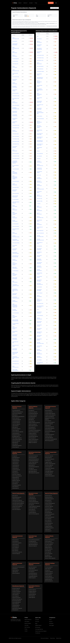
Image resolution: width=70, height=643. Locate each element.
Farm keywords (31, 571)
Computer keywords (49, 411)
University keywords (32, 512)
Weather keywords (32, 577)
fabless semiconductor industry (14, 327)
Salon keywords (48, 550)
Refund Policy (58, 638)
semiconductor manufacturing (14, 115)
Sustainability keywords (33, 576)
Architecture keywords (16, 591)
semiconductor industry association (15, 253)
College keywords (32, 497)
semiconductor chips (15, 138)
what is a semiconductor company (14, 263)
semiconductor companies (14, 80)
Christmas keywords (49, 567)
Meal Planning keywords (33, 544)
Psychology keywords (33, 434)
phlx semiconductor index (15, 166)
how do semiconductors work (40, 188)
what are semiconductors (14, 102)
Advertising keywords (33, 457)
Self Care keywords (32, 437)
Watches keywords (48, 556)
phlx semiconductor (15, 93)
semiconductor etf (15, 63)
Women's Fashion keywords (50, 558)
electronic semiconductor (39, 350)
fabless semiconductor (14, 209)
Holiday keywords (48, 574)
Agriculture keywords (33, 567)
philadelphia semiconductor (14, 87)
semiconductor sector (15, 125)
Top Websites (37, 633)
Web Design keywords (33, 471)
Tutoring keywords (32, 510)
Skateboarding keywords (49, 514)
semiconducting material (39, 273)
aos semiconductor (15, 270)
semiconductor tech (40, 303)
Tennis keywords (48, 524)
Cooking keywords (15, 465)
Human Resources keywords (34, 503)
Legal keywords (15, 571)
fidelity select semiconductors (14, 268)
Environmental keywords (33, 570)
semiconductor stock (15, 76)
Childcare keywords (15, 498)
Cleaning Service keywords (17, 500)
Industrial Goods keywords (17, 599)
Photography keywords (16, 485)
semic (38, 309)
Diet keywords (31, 419)
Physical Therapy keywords (34, 431)
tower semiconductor (15, 136)
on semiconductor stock (15, 74)
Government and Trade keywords (18, 567)
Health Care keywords (33, 424)
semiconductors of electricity (40, 363)
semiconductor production (14, 147)
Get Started (51, 2)
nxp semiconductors (15, 58)
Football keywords (48, 504)
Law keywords (15, 568)
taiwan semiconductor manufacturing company (14, 177)
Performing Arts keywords (17, 552)
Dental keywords (32, 418)
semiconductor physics (39, 192)
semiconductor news (15, 127)
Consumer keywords (16, 422)
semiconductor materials (39, 256)
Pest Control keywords (16, 509)
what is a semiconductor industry (39, 122)
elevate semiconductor (14, 206)
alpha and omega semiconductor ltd (15, 320)
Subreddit (37, 619)
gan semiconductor (15, 223)
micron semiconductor (14, 233)
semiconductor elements (39, 339)
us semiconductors (40, 315)
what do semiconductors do (40, 165)
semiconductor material (39, 252)
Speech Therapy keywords (33, 439)
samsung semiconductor (14, 131)
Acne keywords (31, 410)
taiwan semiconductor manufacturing (14, 172)
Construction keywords (16, 419)
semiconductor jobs (15, 133)
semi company (39, 359)
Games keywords (15, 544)
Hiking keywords (15, 472)
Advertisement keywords (33, 456)
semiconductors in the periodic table (40, 141)
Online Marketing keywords (34, 466)
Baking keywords (15, 459)
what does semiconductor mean (40, 343)
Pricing (36, 2)
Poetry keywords (15, 486)
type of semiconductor (39, 207)
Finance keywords (15, 430)
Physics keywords (15, 603)
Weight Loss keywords (33, 442)
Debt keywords (15, 427)
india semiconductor (15, 193)
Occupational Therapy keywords (34, 430)
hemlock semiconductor (14, 83)
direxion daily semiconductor (14, 339)
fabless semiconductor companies (14, 274)
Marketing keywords (32, 463)
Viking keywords (15, 609)
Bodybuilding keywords (49, 498)
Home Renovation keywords (17, 504)
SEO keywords (31, 468)
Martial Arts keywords (49, 509)
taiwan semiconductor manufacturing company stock (14, 305)
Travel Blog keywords (49, 472)
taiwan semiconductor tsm (15, 367)
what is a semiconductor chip (40, 217)
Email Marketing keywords (33, 460)
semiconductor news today (15, 99)
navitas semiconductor (14, 67)
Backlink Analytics (28, 623)
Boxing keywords (48, 500)
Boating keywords (48, 457)
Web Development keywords (34, 472)
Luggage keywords (48, 462)
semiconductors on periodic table (40, 144)
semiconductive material (39, 277)
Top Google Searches (39, 629)
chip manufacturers (40, 68)
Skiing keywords (48, 515)
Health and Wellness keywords (34, 422)
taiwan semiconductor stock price (15, 48)
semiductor (39, 158)
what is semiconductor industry (14, 316)
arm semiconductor (15, 199)
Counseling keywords (33, 416)
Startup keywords (15, 447)
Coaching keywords (32, 498)
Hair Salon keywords (49, 544)
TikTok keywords (32, 595)
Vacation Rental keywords (49, 475)
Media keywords (32, 465)
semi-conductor (39, 156)
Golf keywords (15, 471)
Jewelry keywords (48, 545)
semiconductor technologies (39, 290)
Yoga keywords (48, 529)
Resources (25, 2)
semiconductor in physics (39, 243)
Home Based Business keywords (18, 501)
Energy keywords (32, 568)
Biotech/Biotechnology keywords (18, 416)
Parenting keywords (16, 507)
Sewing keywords (15, 488)
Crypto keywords (15, 425)
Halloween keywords (49, 571)
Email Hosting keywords (49, 426)
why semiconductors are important (40, 306)
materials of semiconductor (39, 266)
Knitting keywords (15, 477)
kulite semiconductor (15, 226)
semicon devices (39, 116)
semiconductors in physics (40, 227)
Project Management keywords (34, 506)
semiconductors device (39, 148)
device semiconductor (40, 118)
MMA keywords (48, 511)
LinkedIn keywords (32, 592)
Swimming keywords (49, 523)
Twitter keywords (32, 597)
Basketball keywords (49, 497)
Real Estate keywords (16, 440)
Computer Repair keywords (50, 413)
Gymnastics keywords (49, 506)
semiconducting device (39, 130)
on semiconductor (15, 61)
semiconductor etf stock (15, 342)
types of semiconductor (39, 214)
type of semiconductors (39, 210)
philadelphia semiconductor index (15, 108)
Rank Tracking (27, 627)
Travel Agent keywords (49, 471)
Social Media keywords (33, 469)
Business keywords (15, 418)
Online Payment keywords (17, 439)
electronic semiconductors (39, 353)
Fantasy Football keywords (50, 503)
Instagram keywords (32, 591)
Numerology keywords (16, 602)
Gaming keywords (15, 545)
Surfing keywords (48, 521)
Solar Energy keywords (33, 574)
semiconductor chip (15, 143)
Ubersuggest (51, 625)
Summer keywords (48, 576)
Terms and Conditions (45, 638)
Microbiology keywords (16, 600)
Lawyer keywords (15, 570)
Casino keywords (15, 594)
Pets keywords (15, 483)
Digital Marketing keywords (34, 459)
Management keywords (16, 434)
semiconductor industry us (39, 312)
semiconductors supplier (39, 172)
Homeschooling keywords (33, 501)
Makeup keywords (48, 547)
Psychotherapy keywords (33, 436)
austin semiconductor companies (15, 202)
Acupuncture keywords (33, 411)
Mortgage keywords (16, 436)
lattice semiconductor (15, 105)
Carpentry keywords (16, 593)
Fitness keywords (32, 421)
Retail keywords (15, 442)
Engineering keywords (16, 597)
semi (37, 36)
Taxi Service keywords (49, 465)
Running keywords (48, 512)
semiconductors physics (39, 220)
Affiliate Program (38, 625)
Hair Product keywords (49, 542)
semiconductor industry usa (39, 322)
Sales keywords (15, 444)
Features (19, 2)
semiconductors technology (39, 332)
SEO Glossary (37, 627)
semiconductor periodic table (14, 349)
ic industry (38, 203)
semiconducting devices (39, 86)
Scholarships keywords (33, 507)
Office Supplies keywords (16, 437)
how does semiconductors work (40, 239)
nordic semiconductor (15, 158)
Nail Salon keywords (48, 549)
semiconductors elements (39, 346)
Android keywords (48, 410)
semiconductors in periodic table (40, 137)
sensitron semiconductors (14, 301)
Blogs (36, 623)
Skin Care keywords (48, 553)
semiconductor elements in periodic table (15, 357)
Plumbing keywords (16, 605)
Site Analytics (27, 621)
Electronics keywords (49, 423)
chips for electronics (40, 230)
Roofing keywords (15, 606)
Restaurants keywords (33, 545)
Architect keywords (15, 589)
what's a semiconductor (39, 296)
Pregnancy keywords (32, 433)
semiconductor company (14, 90)
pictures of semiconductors (39, 181)
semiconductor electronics (39, 336)
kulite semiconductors (14, 282)
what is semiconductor (14, 150)
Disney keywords (15, 539)
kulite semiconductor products (15, 229)
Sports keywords (48, 520)
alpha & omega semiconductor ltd (15, 370)
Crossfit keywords (48, 501)
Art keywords (14, 456)
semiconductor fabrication (14, 190)
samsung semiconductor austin (15, 236)
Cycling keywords (15, 466)
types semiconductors (40, 233)
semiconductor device (15, 242)
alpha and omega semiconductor (15, 196)
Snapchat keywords (32, 594)
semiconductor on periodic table (40, 134)
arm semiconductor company (15, 324)
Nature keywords (15, 482)
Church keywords (15, 596)
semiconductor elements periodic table (15, 290)
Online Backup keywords (49, 434)
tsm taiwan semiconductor (14, 310)
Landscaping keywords (33, 573)
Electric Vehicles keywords (50, 422)
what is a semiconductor (14, 56)
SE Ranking (51, 623)
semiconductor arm (15, 361)
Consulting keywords (16, 421)
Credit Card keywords (16, 424)
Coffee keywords (15, 463)
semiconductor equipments (14, 294)
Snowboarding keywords (49, 517)
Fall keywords (47, 570)
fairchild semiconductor (14, 217)
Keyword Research (28, 619)
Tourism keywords (48, 466)
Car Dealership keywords (49, 459)
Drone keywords (48, 420)
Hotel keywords (48, 460)
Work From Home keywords (34, 513)
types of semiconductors (39, 195)
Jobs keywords (31, 504)
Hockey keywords (48, 507)
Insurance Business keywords (17, 431)
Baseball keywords (48, 495)
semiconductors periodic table (14, 335)
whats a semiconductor (39, 224)
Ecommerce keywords (16, 428)
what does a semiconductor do (40, 284)
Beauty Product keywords (49, 539)
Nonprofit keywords (16, 573)
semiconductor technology (39, 280)
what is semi (39, 175)
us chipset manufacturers (39, 178)
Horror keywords (15, 547)
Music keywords (15, 550)
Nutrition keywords (32, 428)
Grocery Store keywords (33, 542)
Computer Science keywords (50, 414)
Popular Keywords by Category (40, 631)
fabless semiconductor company (14, 213)
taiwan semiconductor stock (15, 38)
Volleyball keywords (48, 526)
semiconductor (14, 41)
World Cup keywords (49, 580)
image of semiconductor (39, 185)
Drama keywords (15, 541)
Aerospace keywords (16, 588)
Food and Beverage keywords (34, 539)
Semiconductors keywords (17, 608)
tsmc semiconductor (15, 312)
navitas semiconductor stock (15, 70)
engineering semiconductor (39, 259)
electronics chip (39, 198)
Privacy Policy (52, 638)
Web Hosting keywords (49, 440)
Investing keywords (15, 433)
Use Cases (30, 2)
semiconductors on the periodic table (15, 256)
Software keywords (48, 436)
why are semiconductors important (39, 300)
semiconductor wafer (15, 141)
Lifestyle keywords (15, 478)
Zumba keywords (48, 530)
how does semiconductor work (40, 236)
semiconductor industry (14, 122)
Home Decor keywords (16, 474)
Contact (26, 631)
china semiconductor (15, 181)
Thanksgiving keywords (49, 577)
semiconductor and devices (15, 346)
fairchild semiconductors (14, 221)
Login (56, 2)
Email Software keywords (49, 428)
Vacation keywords (48, 474)
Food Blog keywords (32, 541)
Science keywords (32, 509)
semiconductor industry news (14, 112)
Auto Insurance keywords (17, 413)
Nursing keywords (32, 427)
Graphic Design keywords (33, 462)
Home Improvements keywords (18, 503)
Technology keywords (49, 437)
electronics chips (39, 201)
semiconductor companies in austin (15, 240)
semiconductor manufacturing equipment (14, 162)
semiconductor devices (14, 246)
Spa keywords (47, 555)
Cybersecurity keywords (49, 416)
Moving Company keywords (50, 463)
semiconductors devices (14, 332)
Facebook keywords (32, 589)
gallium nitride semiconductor (14, 278)
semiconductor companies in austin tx (15, 285)
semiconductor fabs (15, 187)
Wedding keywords (48, 579)
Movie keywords (15, 549)
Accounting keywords (16, 410)
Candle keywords (15, 462)
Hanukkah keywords (49, 573)
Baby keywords (15, 495)
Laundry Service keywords (17, 506)
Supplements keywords (33, 440)
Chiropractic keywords (33, 414)
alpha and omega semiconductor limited (15, 353)
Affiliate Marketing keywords (17, 411)
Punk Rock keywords (16, 553)
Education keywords (32, 500)
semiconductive (39, 246)
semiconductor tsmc (15, 363)
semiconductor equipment (14, 249)
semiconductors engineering (39, 263)
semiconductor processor (39, 325)
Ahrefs (50, 619)
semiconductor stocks (15, 95)
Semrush (50, 621)
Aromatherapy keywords (33, 413)
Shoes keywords (48, 552)
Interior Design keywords (17, 475)
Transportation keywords (49, 468)
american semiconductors (39, 318)
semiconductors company (14, 119)
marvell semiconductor (14, 184)
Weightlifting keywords (49, 527)
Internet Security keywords (50, 431)
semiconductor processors (39, 329)
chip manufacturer (40, 153)
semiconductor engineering (39, 249)
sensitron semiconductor (14, 260)
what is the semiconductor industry (39, 126)
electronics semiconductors (39, 357)
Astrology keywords (16, 457)
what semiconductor (15, 153)
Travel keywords (48, 469)
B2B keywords (14, 414)
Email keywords (48, 425)
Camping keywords (15, 460)
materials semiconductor (39, 270)
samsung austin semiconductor (14, 44)
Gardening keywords (16, 469)
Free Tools (37, 621)
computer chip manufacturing (39, 169)
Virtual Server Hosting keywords (51, 439)
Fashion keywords (48, 541)
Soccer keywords (48, 518)
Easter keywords (48, 568)
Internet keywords (48, 429)
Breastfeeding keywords (16, 497)
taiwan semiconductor (14, 52)
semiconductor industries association (15, 297)
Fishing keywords (15, 468)
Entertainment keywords (16, 542)
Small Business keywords (16, 445)
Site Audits (26, 625)
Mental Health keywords (33, 425)
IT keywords (47, 432)
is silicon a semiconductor (39, 162)
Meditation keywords (16, 480)
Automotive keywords (49, 456)
